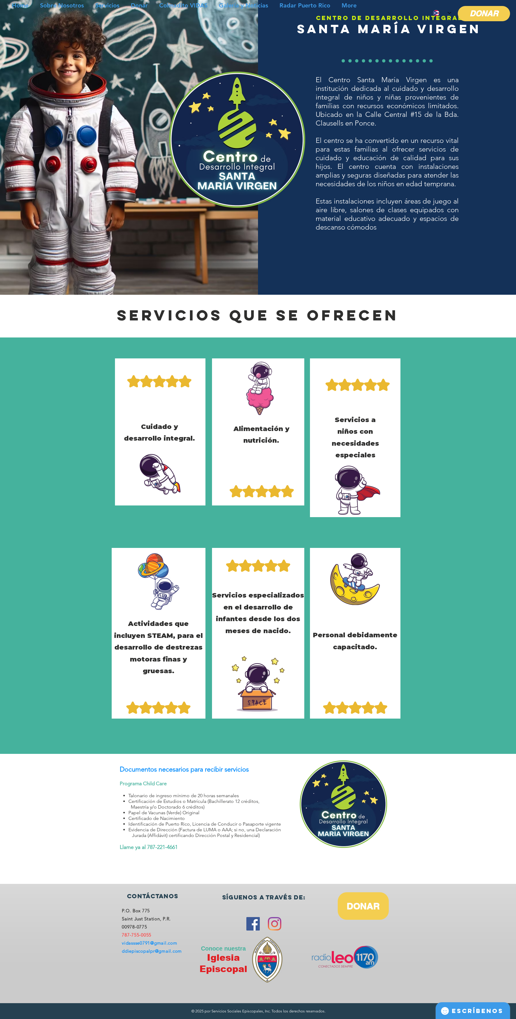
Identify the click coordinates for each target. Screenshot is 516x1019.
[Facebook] (253, 924)
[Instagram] (274, 924)
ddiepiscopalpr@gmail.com (152, 951)
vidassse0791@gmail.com (149, 943)
